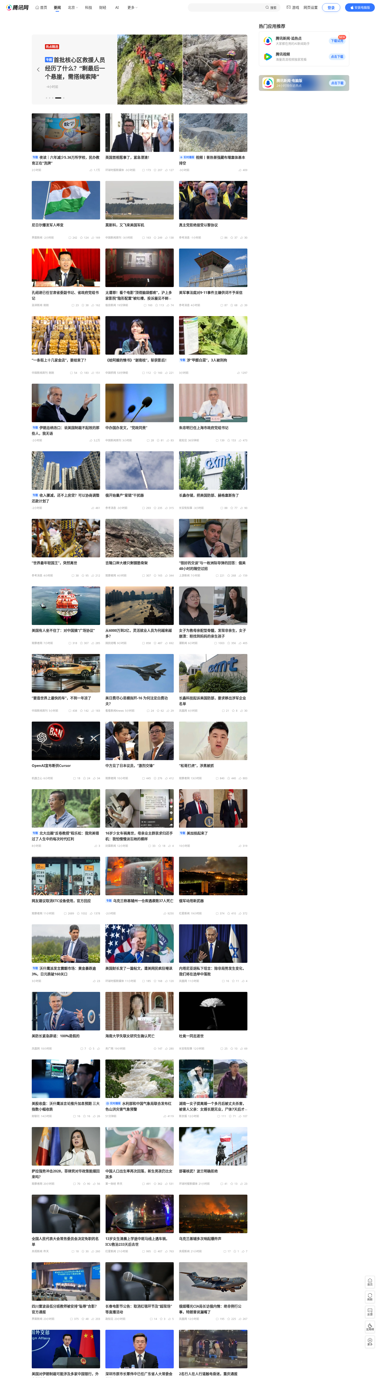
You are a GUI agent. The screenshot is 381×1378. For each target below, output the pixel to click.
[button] (337, 41)
